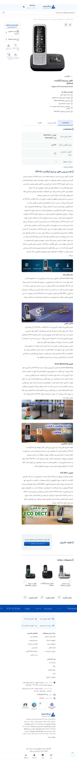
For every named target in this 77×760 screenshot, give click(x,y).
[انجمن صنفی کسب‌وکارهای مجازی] (51, 706)
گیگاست (67, 76)
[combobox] (40, 12)
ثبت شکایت (33, 655)
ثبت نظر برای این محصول (37, 543)
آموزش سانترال (50, 677)
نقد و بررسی (52, 123)
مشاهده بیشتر (51, 737)
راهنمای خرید (33, 637)
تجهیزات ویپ (51, 644)
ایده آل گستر (68, 19)
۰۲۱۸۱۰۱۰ (41, 698)
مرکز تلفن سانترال (50, 637)
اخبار (54, 674)
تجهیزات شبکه (51, 640)
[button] (34, 756)
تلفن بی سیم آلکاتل (29, 729)
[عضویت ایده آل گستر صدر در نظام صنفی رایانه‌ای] (25, 706)
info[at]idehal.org (42, 695)
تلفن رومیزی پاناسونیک (36, 726)
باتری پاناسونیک (40, 729)
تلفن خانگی (60, 19)
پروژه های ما (51, 670)
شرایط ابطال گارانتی (31, 651)
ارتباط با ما (52, 663)
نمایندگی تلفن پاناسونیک (36, 731)
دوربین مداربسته (50, 651)
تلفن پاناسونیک (29, 724)
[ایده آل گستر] (48, 714)
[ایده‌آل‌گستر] (49, 7)
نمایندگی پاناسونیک (50, 724)
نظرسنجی (34, 648)
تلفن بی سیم (53, 19)
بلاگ (54, 666)
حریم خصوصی (33, 640)
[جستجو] (4, 13)
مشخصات (65, 123)
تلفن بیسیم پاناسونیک (49, 726)
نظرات (40, 123)
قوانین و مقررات (32, 644)
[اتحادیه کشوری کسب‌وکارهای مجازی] (34, 706)
